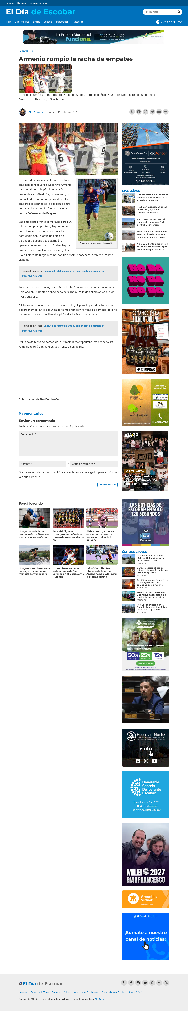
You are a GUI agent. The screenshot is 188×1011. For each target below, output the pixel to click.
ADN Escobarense (90, 992)
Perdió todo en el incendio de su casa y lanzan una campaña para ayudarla (153, 582)
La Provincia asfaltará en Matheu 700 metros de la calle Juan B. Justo (150, 558)
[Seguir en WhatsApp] (152, 983)
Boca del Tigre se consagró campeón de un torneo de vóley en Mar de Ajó (68, 535)
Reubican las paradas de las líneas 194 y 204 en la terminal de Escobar (152, 210)
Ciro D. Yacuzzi (37, 112)
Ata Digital (99, 999)
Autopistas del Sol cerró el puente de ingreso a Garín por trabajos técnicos (151, 222)
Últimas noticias (22, 22)
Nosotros (10, 3)
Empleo (36, 22)
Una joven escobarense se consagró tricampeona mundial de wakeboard (34, 571)
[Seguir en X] (124, 983)
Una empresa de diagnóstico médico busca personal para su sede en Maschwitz (152, 197)
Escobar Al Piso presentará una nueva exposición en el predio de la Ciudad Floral (151, 594)
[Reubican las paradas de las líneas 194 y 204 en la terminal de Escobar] (128, 211)
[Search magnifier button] (179, 12)
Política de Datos (71, 992)
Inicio (8, 22)
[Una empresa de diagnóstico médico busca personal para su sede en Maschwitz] (128, 198)
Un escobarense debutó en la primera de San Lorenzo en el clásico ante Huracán (68, 572)
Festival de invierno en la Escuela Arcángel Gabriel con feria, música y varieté (152, 607)
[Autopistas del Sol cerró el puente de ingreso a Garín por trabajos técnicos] (128, 223)
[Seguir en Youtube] (145, 983)
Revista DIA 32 (135, 992)
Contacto (21, 3)
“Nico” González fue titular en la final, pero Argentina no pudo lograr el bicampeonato (101, 572)
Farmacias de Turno (38, 3)
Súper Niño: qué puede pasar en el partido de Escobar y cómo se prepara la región (152, 234)
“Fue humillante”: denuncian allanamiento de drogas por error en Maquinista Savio (152, 247)
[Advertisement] (68, 373)
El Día (40, 12)
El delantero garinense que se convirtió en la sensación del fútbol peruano (100, 535)
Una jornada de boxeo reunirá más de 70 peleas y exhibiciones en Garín (34, 534)
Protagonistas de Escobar (113, 992)
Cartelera (48, 22)
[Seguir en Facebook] (131, 983)
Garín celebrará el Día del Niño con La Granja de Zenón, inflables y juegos (152, 570)
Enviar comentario (107, 484)
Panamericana (63, 22)
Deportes (26, 51)
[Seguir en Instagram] (138, 983)
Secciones (78, 22)
